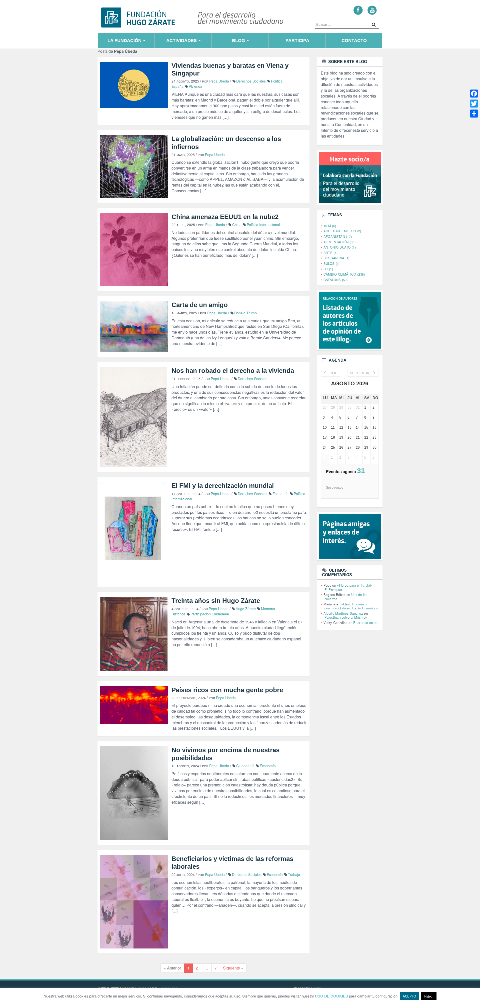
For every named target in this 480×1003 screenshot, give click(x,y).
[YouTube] (372, 10)
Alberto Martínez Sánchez (343, 613)
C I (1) (328, 269)
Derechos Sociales (251, 81)
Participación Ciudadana (209, 613)
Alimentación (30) (340, 242)
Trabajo (294, 874)
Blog (239, 40)
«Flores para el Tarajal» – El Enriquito (350, 587)
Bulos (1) (332, 263)
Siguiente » (233, 968)
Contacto (354, 40)
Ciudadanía (245, 765)
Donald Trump (245, 312)
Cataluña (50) (336, 279)
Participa (297, 40)
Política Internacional (263, 224)
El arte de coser (365, 622)
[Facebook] (358, 10)
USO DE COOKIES (331, 996)
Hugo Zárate (246, 608)
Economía (280, 493)
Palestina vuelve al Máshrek (346, 617)
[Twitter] (474, 104)
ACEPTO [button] (409, 996)
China (237, 224)
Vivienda (195, 86)
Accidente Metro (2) (342, 231)
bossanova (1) (337, 258)
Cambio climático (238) (344, 274)
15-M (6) (330, 225)
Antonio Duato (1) (340, 247)
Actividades (182, 40)
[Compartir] (474, 114)
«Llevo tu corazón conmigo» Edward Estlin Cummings (351, 606)
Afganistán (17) (338, 236)
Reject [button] (429, 996)
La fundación (125, 40)
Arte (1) (331, 252)
